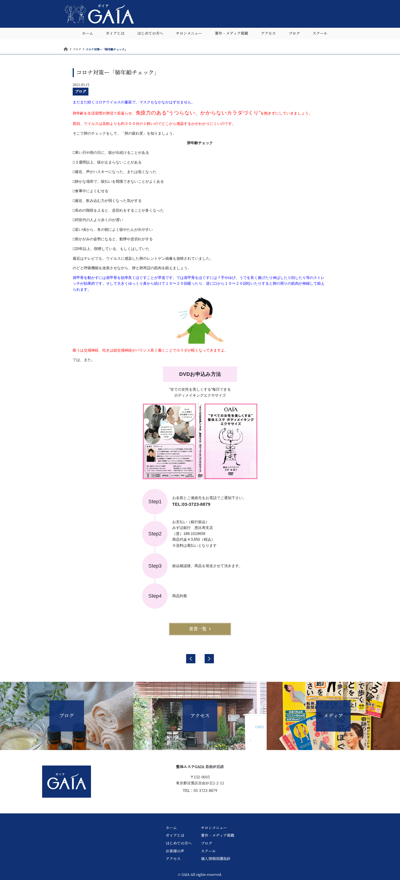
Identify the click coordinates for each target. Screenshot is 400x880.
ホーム (87, 33)
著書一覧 (197, 629)
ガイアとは (115, 33)
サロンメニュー (189, 33)
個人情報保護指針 (216, 858)
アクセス (268, 33)
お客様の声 (175, 851)
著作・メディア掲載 (231, 33)
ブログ (294, 33)
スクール (319, 33)
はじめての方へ (150, 33)
